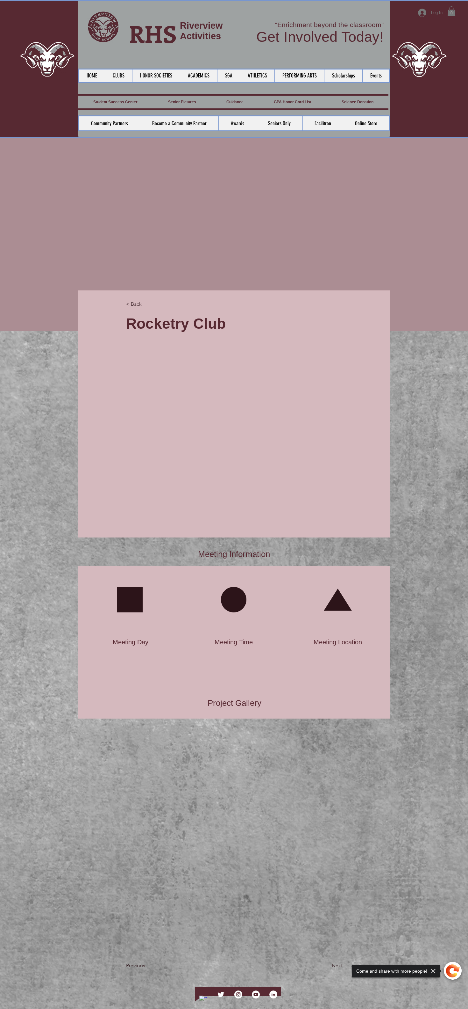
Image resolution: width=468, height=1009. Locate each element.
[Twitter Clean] (221, 994)
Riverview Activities (201, 30)
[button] (451, 11)
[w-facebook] (203, 1000)
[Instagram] (238, 994)
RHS (153, 33)
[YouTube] (256, 994)
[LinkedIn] (273, 994)
